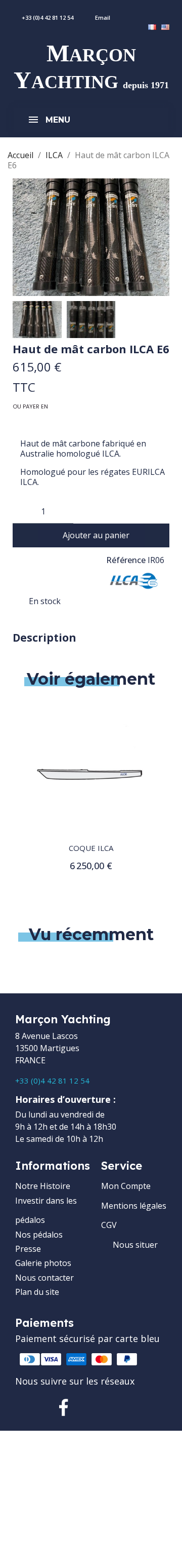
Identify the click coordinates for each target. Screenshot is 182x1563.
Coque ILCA (91, 848)
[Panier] (176, 12)
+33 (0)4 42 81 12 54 (52, 1080)
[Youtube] (128, 1407)
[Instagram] (96, 1407)
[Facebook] (64, 1407)
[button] (22, 237)
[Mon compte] (153, 12)
